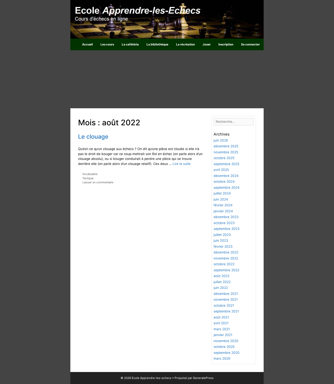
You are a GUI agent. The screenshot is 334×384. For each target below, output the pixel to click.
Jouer (207, 44)
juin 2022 (221, 288)
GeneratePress (203, 378)
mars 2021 (222, 329)
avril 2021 (221, 323)
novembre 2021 (226, 299)
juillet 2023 (222, 235)
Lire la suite (182, 164)
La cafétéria (130, 44)
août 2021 (221, 317)
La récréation (185, 44)
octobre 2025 (224, 158)
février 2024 (223, 205)
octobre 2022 (224, 264)
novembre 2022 (226, 258)
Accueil (87, 44)
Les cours (107, 44)
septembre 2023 (226, 229)
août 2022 (221, 276)
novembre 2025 (226, 152)
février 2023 (223, 246)
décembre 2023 (226, 217)
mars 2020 (222, 358)
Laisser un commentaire (97, 182)
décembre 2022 (226, 252)
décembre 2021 (226, 294)
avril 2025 (221, 170)
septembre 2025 (226, 164)
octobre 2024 (224, 181)
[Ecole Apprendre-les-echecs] (167, 19)
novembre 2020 (226, 341)
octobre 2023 (224, 223)
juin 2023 (221, 240)
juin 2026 (221, 140)
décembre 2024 (226, 176)
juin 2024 (221, 199)
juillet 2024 (222, 193)
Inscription (225, 44)
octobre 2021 (224, 305)
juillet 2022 (222, 282)
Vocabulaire (89, 174)
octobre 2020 (224, 347)
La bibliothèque (157, 44)
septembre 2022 (226, 270)
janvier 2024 (223, 211)
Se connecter (250, 44)
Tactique (87, 178)
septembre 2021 (226, 311)
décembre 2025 (226, 146)
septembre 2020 (226, 353)
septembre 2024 (226, 187)
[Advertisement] (167, 79)
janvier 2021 (223, 335)
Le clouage (93, 136)
